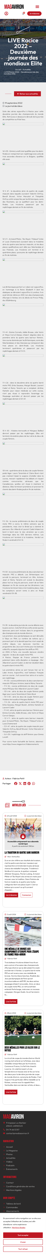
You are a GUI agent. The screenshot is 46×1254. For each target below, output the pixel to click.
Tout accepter (23, 1235)
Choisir (23, 1242)
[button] (37, 6)
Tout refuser (23, 1249)
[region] (23, 1233)
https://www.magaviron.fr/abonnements (23, 744)
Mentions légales (18, 1227)
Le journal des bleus (13, 106)
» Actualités (26, 69)
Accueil (18, 69)
